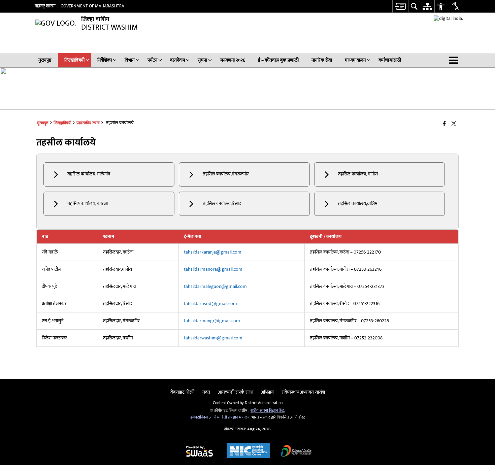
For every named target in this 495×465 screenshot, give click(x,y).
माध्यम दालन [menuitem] (355, 60)
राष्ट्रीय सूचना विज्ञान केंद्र (267, 410)
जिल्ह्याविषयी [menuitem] (74, 60)
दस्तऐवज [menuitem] (177, 60)
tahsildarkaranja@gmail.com (212, 252)
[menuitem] (400, 6)
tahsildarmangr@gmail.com (212, 321)
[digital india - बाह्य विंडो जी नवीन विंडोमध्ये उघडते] (448, 18)
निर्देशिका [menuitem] (104, 60)
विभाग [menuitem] (130, 60)
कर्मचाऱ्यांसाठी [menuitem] (389, 60)
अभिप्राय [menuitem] (267, 392)
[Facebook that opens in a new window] (444, 124)
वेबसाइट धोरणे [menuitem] (182, 392)
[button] (455, 60)
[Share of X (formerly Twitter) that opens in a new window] (454, 124)
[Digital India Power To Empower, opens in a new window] (296, 451)
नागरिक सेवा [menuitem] (321, 60)
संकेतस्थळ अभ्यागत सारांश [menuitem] (303, 392)
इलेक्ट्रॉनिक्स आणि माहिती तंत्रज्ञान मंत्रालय (220, 417)
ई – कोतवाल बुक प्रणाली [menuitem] (278, 60)
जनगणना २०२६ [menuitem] (232, 60)
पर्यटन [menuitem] (152, 60)
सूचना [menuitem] (202, 60)
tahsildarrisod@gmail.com (210, 303)
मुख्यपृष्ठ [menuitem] (45, 60)
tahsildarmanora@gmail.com (213, 269)
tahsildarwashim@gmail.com (213, 338)
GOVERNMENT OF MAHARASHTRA (92, 6)
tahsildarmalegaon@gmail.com (215, 286)
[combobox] (455, 5)
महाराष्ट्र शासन (45, 6)
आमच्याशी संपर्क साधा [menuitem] (235, 392)
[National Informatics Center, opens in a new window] (248, 451)
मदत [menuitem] (206, 392)
